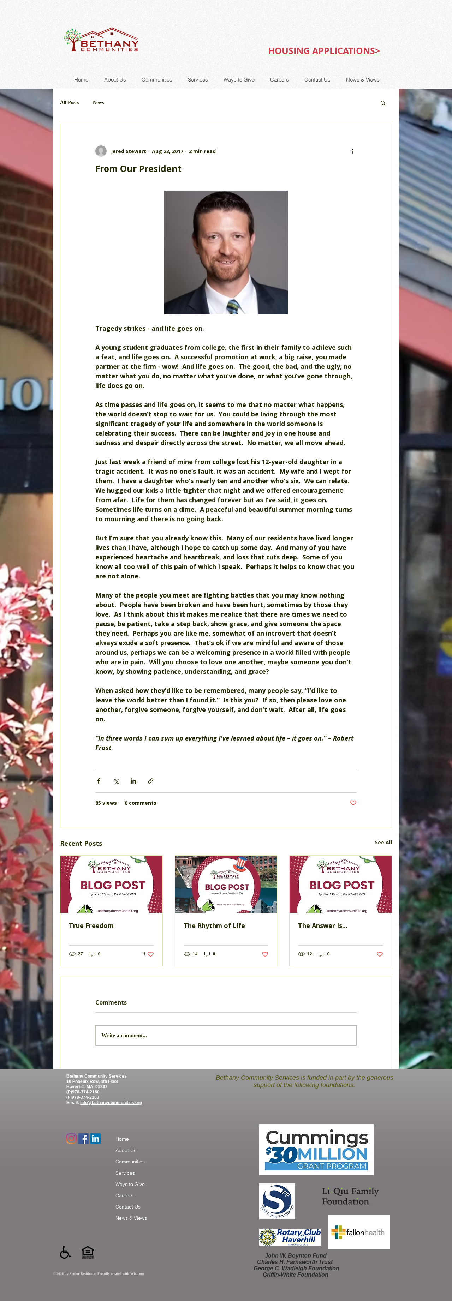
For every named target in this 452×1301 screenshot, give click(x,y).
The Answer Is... (322, 925)
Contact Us (128, 1207)
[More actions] (352, 151)
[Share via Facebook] (98, 781)
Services (125, 1173)
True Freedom (91, 925)
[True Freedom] (111, 884)
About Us (125, 1150)
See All (383, 842)
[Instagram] (71, 1138)
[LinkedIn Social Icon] (95, 1138)
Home (122, 1139)
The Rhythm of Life (214, 925)
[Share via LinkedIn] (133, 781)
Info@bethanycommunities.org (111, 1102)
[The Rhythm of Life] (226, 884)
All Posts (69, 102)
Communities (130, 1161)
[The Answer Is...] (341, 884)
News (98, 102)
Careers (124, 1195)
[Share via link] (150, 781)
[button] (383, 103)
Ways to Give (130, 1184)
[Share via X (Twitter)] (116, 781)
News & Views (131, 1218)
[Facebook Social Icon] (83, 1138)
